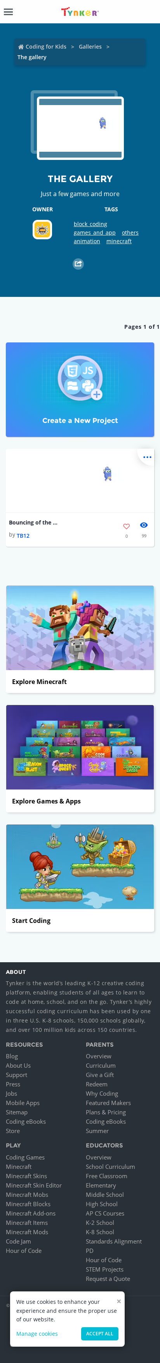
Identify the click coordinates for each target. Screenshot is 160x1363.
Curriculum (101, 1065)
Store (13, 1131)
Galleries (90, 46)
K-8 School (100, 1232)
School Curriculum (110, 1166)
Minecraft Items (27, 1222)
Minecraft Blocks (28, 1204)
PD (90, 1250)
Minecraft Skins (26, 1176)
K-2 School (100, 1222)
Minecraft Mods (27, 1232)
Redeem (97, 1084)
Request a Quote (108, 1278)
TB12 (23, 535)
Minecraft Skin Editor (34, 1185)
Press (13, 1084)
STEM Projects (104, 1269)
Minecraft (18, 1166)
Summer (97, 1131)
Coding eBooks (26, 1121)
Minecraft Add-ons (31, 1213)
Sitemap (17, 1112)
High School (102, 1204)
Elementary (101, 1185)
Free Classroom (106, 1176)
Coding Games (25, 1157)
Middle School (105, 1194)
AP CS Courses (105, 1213)
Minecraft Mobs (27, 1194)
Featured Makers (108, 1103)
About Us (18, 1065)
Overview (98, 1056)
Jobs (11, 1093)
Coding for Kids (46, 46)
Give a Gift (100, 1075)
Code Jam (18, 1241)
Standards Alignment (114, 1241)
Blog (12, 1056)
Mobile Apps (23, 1103)
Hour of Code (24, 1250)
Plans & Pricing (106, 1112)
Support (16, 1075)
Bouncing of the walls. (34, 522)
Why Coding (102, 1093)
